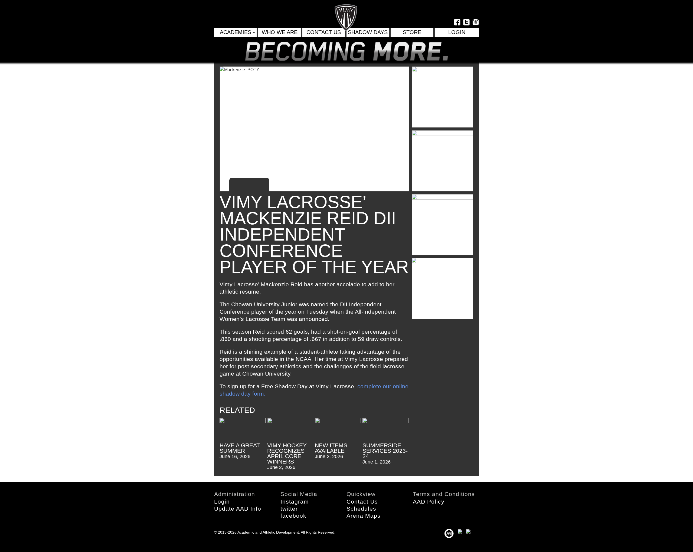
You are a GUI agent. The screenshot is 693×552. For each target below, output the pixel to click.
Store (412, 32)
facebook (293, 515)
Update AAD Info (237, 508)
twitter (289, 508)
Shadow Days (368, 32)
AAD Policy (428, 501)
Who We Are (280, 32)
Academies (235, 32)
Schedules (361, 508)
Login (222, 501)
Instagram (294, 501)
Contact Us (323, 32)
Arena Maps (363, 515)
